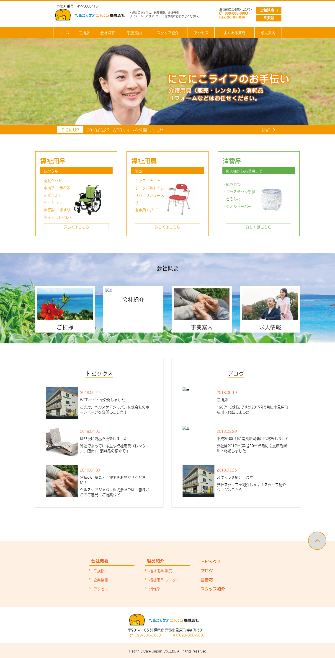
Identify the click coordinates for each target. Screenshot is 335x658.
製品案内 (134, 32)
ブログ (207, 570)
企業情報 (100, 579)
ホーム (63, 32)
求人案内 (268, 32)
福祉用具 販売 (160, 570)
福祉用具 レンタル (164, 579)
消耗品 (154, 588)
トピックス (211, 561)
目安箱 (268, 18)
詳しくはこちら (76, 226)
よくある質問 (234, 32)
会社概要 (107, 32)
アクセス (201, 32)
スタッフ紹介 (168, 32)
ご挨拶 (84, 32)
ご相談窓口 (269, 10)
